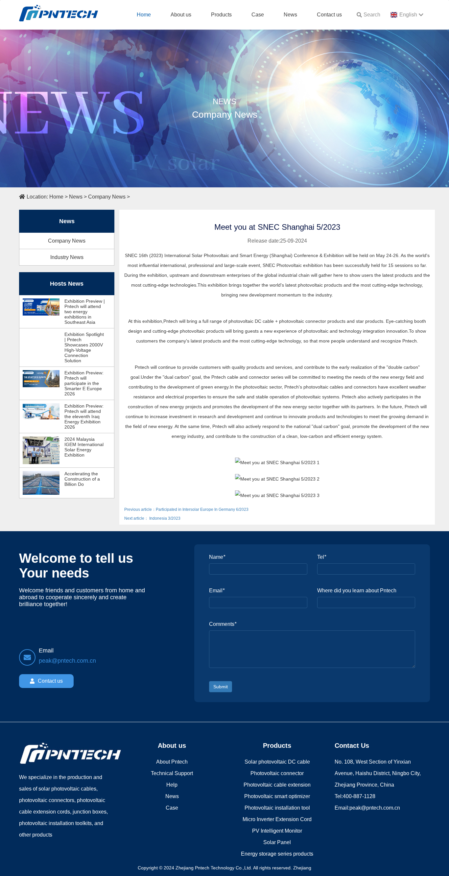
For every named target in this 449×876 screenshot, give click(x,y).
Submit (220, 686)
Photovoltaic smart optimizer (277, 796)
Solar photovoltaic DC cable (277, 762)
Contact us (329, 14)
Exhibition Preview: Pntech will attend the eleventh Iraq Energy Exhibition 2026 (84, 416)
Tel (321, 557)
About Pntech (172, 762)
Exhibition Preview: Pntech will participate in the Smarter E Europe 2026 (84, 383)
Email (217, 590)
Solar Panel (277, 842)
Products (221, 14)
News (290, 14)
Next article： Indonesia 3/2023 (152, 518)
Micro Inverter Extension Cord (277, 819)
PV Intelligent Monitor (277, 831)
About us (181, 14)
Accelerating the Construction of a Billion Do (82, 479)
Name (217, 557)
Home (144, 14)
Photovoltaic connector (277, 773)
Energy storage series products (277, 854)
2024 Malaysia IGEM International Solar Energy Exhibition (84, 447)
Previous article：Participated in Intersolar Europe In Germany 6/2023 (186, 509)
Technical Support (172, 773)
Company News (107, 197)
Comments (222, 624)
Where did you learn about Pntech (356, 590)
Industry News (66, 257)
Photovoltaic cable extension (277, 785)
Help (171, 785)
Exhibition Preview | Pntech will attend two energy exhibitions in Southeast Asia (84, 311)
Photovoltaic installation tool (277, 808)
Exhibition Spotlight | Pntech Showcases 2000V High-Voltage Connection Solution (84, 347)
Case (257, 14)
